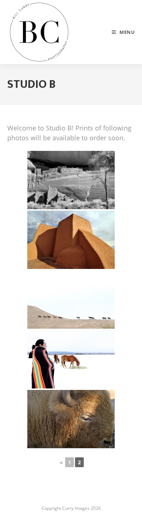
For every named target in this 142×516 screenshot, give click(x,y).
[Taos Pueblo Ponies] (71, 359)
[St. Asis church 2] (71, 240)
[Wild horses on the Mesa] (71, 299)
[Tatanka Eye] (71, 419)
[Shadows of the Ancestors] (71, 180)
